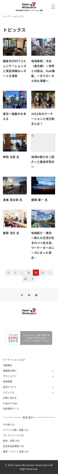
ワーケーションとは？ (14, 359)
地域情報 (7, 381)
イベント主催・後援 (13, 429)
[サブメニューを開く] (53, 371)
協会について (10, 386)
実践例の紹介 (10, 370)
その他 (6, 424)
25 (29, 272)
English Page (10, 403)
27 (42, 272)
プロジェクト (10, 376)
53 (25, 278)
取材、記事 (8, 440)
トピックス (8, 392)
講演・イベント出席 (13, 451)
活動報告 (7, 365)
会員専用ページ (11, 408)
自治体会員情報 (11, 446)
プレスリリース (11, 435)
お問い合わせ (10, 397)
